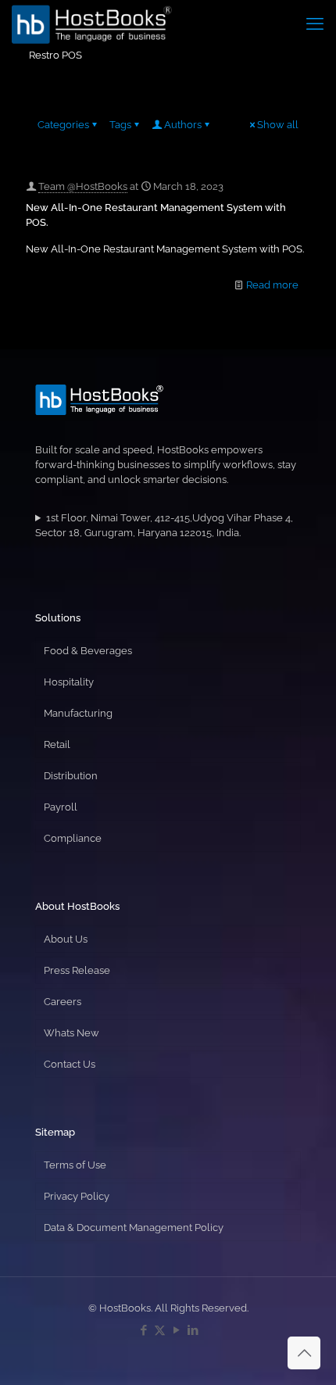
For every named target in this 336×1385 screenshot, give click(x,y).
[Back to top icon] (304, 1353)
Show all (277, 125)
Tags (120, 125)
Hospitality (69, 682)
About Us (66, 939)
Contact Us (69, 1064)
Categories (63, 125)
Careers (62, 1001)
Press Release (77, 970)
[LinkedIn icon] (192, 1330)
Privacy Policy (76, 1196)
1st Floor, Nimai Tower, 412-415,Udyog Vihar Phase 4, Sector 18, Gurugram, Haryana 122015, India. (164, 525)
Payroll (60, 807)
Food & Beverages (88, 651)
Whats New (71, 1033)
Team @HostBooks (82, 186)
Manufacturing (78, 713)
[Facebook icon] (143, 1330)
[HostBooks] (92, 23)
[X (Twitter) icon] (160, 1330)
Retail (57, 744)
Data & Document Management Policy (133, 1227)
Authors (183, 125)
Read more (272, 285)
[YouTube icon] (176, 1330)
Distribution (71, 776)
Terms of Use (75, 1165)
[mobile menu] (315, 23)
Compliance (73, 838)
